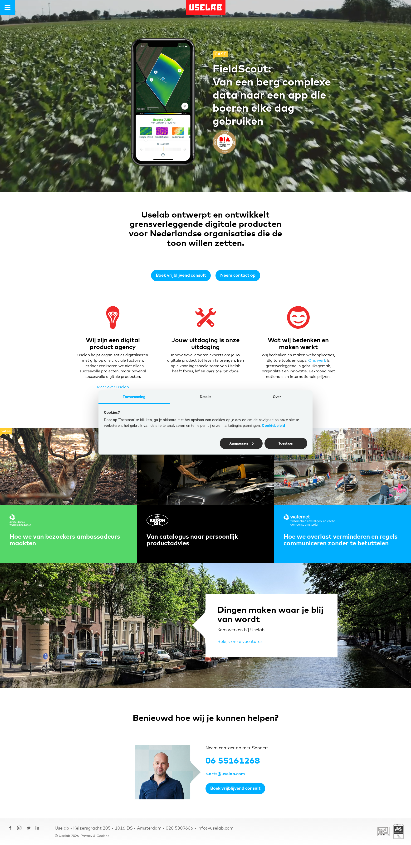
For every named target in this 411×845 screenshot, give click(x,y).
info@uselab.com (215, 828)
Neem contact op (237, 275)
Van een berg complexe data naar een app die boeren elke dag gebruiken (272, 102)
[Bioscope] (162, 104)
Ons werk (317, 360)
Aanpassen (238, 443)
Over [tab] (277, 397)
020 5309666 (179, 828)
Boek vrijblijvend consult (181, 275)
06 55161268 (233, 761)
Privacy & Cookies (95, 836)
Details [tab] (205, 397)
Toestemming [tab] (134, 397)
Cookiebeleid (273, 425)
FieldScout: (242, 69)
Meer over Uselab (113, 387)
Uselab (205, 7)
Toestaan (285, 443)
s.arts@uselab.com (225, 774)
